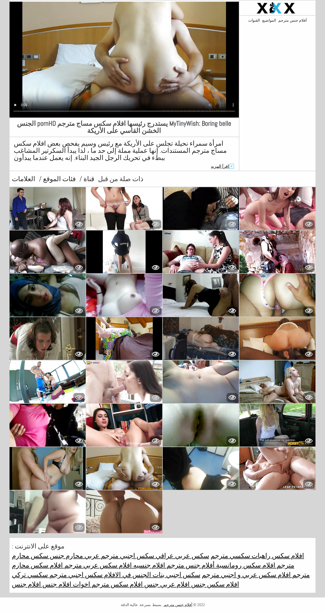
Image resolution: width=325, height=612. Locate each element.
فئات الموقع (59, 179)
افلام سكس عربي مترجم (97, 565)
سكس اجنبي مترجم (75, 575)
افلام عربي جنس (166, 584)
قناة (88, 179)
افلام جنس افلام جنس (41, 584)
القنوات (254, 20)
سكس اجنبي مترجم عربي (118, 556)
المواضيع (269, 20)
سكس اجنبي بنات (175, 575)
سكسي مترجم (230, 556)
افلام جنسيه (148, 565)
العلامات (23, 179)
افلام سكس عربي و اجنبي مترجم (246, 575)
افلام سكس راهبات (277, 556)
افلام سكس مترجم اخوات (107, 584)
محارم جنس (65, 556)
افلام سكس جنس (214, 584)
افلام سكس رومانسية (245, 565)
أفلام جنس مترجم (292, 20)
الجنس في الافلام (127, 575)
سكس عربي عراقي (181, 556)
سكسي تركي (30, 575)
